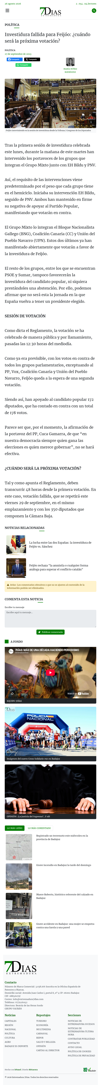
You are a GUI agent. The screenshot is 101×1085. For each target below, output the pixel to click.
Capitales (10, 1021)
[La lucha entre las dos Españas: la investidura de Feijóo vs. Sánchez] (16, 545)
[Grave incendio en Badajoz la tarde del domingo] (19, 876)
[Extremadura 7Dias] (50, 11)
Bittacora (33, 1069)
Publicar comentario (52, 632)
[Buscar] (94, 10)
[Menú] (7, 10)
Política (12, 25)
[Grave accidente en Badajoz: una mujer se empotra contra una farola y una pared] (19, 935)
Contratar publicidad (81, 1038)
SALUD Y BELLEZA (45, 1042)
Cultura (10, 1037)
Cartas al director (47, 1050)
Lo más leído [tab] (14, 828)
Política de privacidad (81, 1055)
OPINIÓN (41, 1046)
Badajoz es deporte (16, 1046)
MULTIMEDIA (43, 1029)
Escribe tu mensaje (14, 607)
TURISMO (41, 1021)
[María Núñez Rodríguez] (70, 62)
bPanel (18, 1069)
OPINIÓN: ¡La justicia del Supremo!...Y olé (28, 816)
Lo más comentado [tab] (39, 828)
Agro (8, 1042)
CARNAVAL (42, 1033)
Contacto (74, 1043)
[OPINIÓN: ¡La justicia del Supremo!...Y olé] (50, 789)
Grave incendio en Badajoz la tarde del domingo (63, 865)
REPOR (39, 1037)
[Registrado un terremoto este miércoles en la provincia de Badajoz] (19, 847)
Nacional (10, 1029)
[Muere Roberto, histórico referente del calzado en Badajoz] (19, 906)
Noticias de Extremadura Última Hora (81, 1031)
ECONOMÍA (42, 1025)
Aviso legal (75, 1047)
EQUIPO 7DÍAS (14, 701)
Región (9, 1025)
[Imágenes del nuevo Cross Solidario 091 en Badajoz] (50, 731)
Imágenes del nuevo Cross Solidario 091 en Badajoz (33, 758)
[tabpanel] (50, 893)
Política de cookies (79, 1051)
